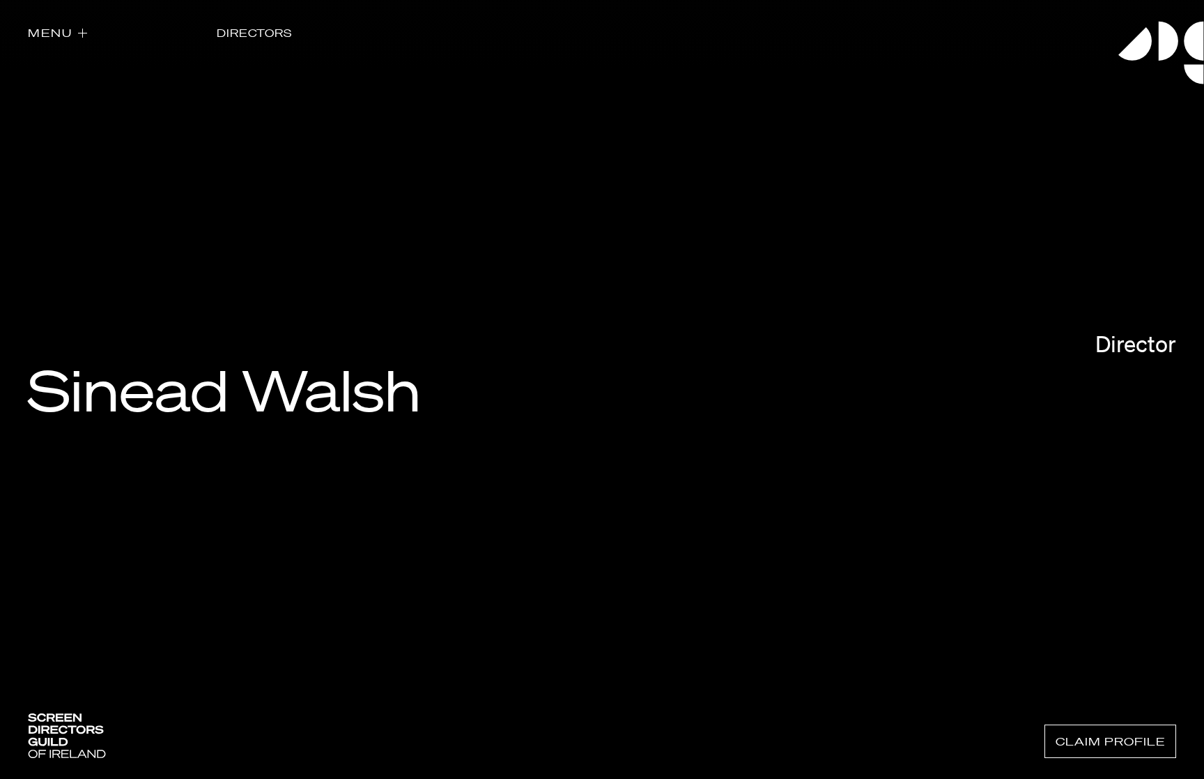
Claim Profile (1110, 741)
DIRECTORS (254, 33)
